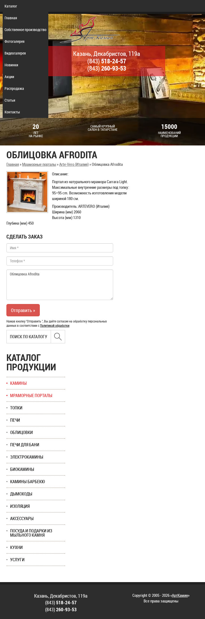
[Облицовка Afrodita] (27, 192)
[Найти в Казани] (58, 336)
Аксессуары (22, 518)
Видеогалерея (15, 53)
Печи (15, 420)
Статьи (10, 100)
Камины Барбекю (27, 482)
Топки (16, 408)
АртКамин (180, 595)
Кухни (16, 547)
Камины (18, 383)
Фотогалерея (15, 41)
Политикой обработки (54, 325)
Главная (11, 17)
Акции (9, 76)
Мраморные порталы (39, 164)
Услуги (17, 560)
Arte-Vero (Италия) (74, 164)
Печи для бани (24, 445)
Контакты (12, 111)
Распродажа (14, 88)
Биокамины (22, 469)
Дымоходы (21, 494)
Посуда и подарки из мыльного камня (31, 533)
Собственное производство (25, 29)
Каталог (11, 6)
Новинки (11, 64)
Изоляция (20, 506)
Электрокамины (26, 457)
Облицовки (21, 432)
